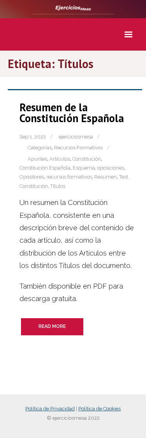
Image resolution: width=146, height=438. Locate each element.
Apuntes (37, 159)
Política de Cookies (99, 409)
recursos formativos (69, 177)
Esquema (84, 168)
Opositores (31, 177)
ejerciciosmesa (76, 137)
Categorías (40, 148)
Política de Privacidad (50, 409)
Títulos (57, 186)
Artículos (59, 159)
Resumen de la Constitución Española (71, 112)
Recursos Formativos (78, 148)
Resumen (105, 177)
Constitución (86, 159)
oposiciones (110, 168)
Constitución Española (44, 168)
